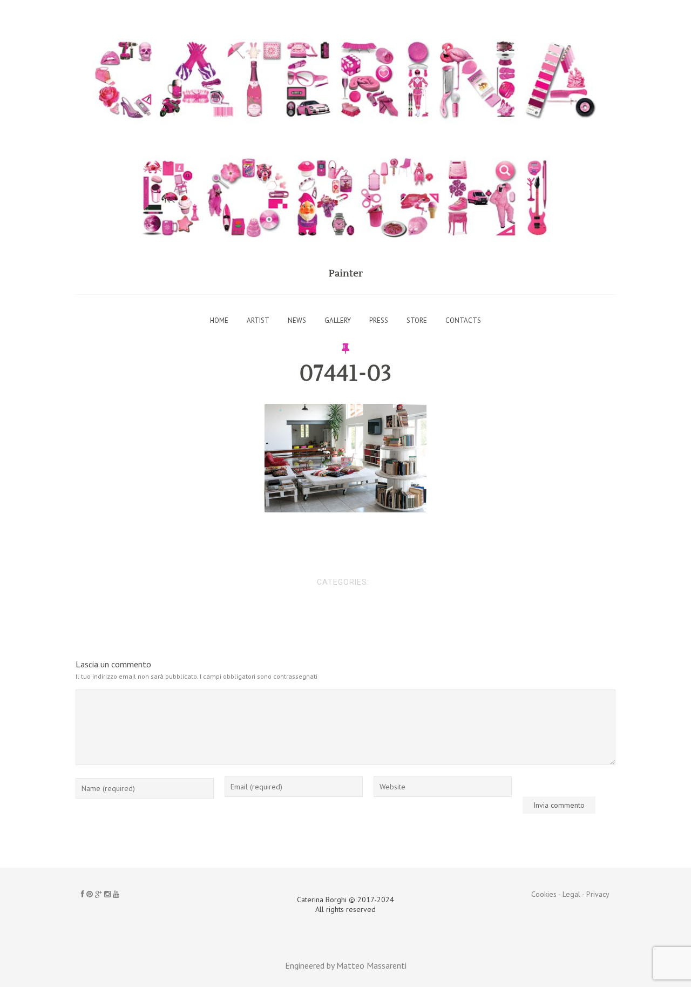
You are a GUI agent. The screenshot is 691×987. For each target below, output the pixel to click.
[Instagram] (107, 894)
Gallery (337, 320)
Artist (258, 320)
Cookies (544, 894)
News (297, 320)
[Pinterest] (89, 894)
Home (219, 320)
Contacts (463, 320)
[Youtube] (116, 894)
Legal (571, 894)
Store (417, 320)
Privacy (597, 894)
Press (378, 320)
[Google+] (98, 894)
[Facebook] (82, 894)
